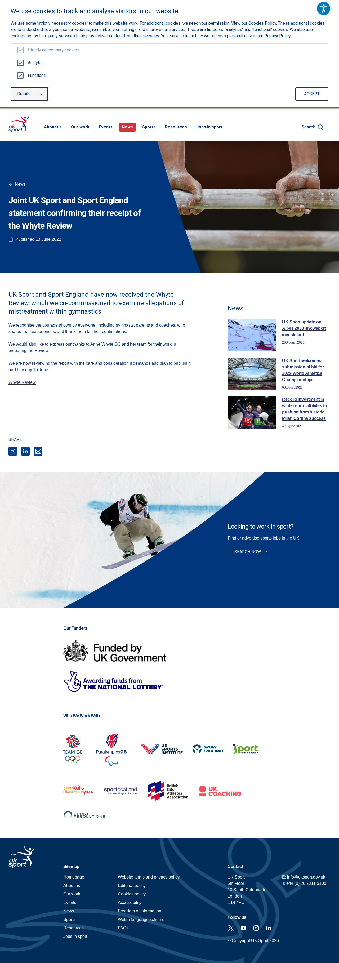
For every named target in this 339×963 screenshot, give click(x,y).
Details (23, 93)
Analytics (36, 62)
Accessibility (129, 902)
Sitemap (71, 866)
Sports (149, 127)
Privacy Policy (277, 35)
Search (308, 127)
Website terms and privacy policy (149, 877)
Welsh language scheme (141, 919)
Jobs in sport (209, 127)
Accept (312, 93)
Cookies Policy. (262, 23)
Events (106, 127)
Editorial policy (132, 885)
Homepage (18, 123)
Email (38, 451)
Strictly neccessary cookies (53, 49)
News (127, 127)
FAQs (123, 928)
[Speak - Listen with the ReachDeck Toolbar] (323, 8)
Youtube (243, 928)
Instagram (256, 928)
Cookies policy (132, 894)
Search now (247, 551)
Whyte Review (22, 382)
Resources (176, 127)
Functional (37, 75)
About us (53, 127)
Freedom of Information (139, 911)
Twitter (231, 928)
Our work (80, 127)
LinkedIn (25, 451)
